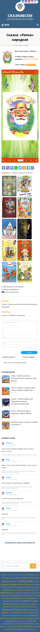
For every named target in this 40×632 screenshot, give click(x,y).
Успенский (20, 626)
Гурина (13, 593)
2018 (29, 577)
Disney (26, 581)
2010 (8, 575)
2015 (4, 578)
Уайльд (3, 626)
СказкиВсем (20, 16)
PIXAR (35, 581)
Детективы (28, 593)
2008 (3, 575)
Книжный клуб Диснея (11, 598)
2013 (28, 574)
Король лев (8, 601)
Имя (4, 337)
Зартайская (18, 595)
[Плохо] (4, 173)
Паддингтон (33, 613)
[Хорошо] (7, 173)
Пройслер (8, 618)
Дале (20, 593)
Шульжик (31, 629)
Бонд (16, 587)
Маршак (16, 604)
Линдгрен (18, 601)
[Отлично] (9, 173)
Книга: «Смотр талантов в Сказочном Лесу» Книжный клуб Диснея (23, 378)
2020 (9, 581)
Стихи (31, 621)
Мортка (33, 607)
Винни (8, 590)
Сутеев (18, 624)
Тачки (27, 623)
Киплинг (36, 595)
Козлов (25, 598)
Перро (5, 615)
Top (38, 630)
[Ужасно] (2, 173)
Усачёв (10, 626)
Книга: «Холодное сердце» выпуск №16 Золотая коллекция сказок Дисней (18, 471)
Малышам (19, 287)
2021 (16, 581)
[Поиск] (37, 25)
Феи (29, 626)
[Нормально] (5, 173)
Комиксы (34, 598)
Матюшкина (25, 604)
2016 (12, 578)
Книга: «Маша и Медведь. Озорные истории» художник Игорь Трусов (17, 502)
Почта (5, 343)
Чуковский (11, 629)
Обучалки (17, 613)
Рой (23, 618)
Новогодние (24, 610)
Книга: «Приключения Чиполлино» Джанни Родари (19, 455)
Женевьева (7, 595)
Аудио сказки (20, 584)
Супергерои (8, 624)
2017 (20, 578)
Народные (14, 289)
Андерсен (5, 584)
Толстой (35, 624)
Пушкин (16, 618)
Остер (25, 613)
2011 (15, 575)
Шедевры (22, 629)
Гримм (5, 593)
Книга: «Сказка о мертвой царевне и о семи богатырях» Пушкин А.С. (17, 487)
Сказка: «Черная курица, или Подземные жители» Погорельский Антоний (22, 401)
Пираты (17, 615)
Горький (34, 590)
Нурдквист (7, 613)
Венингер (23, 587)
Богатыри (9, 587)
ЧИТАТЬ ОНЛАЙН (30, 59)
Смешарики (12, 621)
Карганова (28, 595)
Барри (31, 585)
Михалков (26, 607)
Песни (11, 615)
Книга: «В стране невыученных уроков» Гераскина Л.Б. (19, 518)
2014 (36, 575)
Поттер (25, 615)
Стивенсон (22, 621)
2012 (21, 575)
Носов (34, 610)
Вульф (22, 590)
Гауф (27, 590)
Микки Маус (17, 607)
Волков (16, 590)
